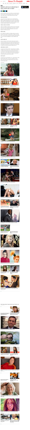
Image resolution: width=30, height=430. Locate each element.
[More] (8, 11)
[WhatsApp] (2, 11)
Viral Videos (1, 5)
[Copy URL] (6, 11)
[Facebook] (1, 11)
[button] (4, 1)
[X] (4, 11)
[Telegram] (5, 11)
